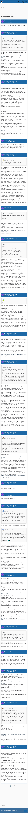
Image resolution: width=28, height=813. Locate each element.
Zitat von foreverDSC (9, 708)
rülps (5, 22)
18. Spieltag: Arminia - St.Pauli (11, 20)
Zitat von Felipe (7, 367)
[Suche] (19, 1)
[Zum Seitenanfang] (25, 811)
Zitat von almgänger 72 (9, 38)
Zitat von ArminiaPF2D (9, 160)
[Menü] (26, 1)
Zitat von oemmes (8, 300)
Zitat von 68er (7, 244)
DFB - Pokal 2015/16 (8, 207)
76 (14, 785)
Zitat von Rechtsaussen (9, 438)
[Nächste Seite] (17, 786)
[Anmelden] (22, 1)
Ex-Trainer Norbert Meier (10, 333)
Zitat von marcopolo (8, 511)
